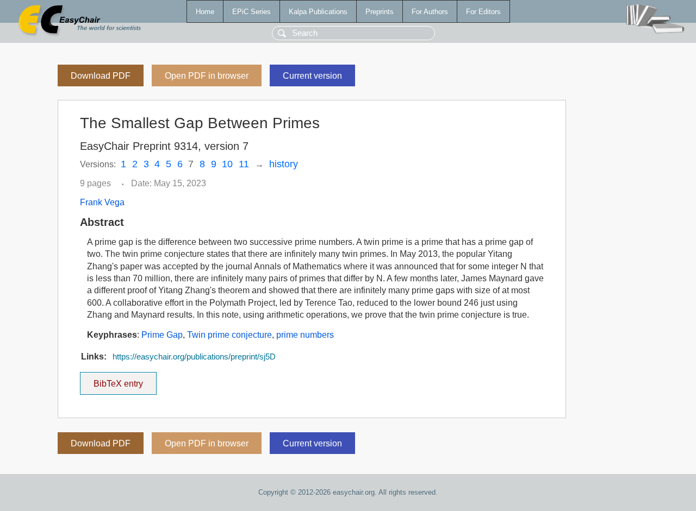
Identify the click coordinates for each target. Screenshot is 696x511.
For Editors (483, 12)
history (283, 164)
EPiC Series (251, 12)
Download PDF (100, 75)
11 (244, 164)
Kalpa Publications (318, 12)
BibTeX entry (125, 380)
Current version (312, 75)
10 (227, 164)
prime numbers (305, 334)
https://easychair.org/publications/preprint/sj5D (194, 356)
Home (205, 12)
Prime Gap (162, 334)
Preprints (379, 12)
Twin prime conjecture (229, 334)
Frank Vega (102, 202)
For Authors (430, 12)
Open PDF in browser (206, 75)
